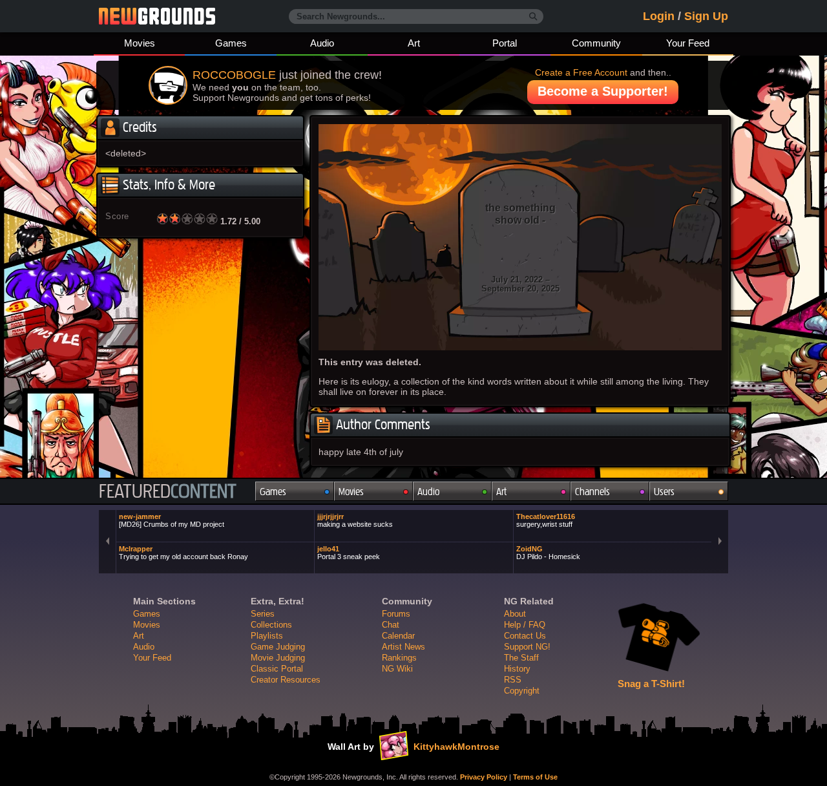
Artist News (403, 647)
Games (231, 42)
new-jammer (171, 520)
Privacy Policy (483, 777)
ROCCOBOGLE (234, 75)
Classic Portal (277, 669)
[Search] (533, 16)
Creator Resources (285, 680)
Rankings (399, 658)
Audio (322, 42)
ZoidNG (548, 552)
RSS (512, 680)
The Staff (521, 658)
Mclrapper (183, 552)
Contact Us (525, 636)
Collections (271, 625)
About (515, 614)
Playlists (267, 636)
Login (659, 16)
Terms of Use (535, 777)
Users (664, 491)
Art (414, 42)
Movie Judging (278, 658)
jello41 (348, 552)
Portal (504, 42)
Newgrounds (157, 16)
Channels (592, 491)
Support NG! (527, 647)
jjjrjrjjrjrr (355, 520)
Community (596, 42)
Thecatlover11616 (545, 520)
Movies (139, 42)
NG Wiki (397, 669)
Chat (390, 625)
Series (263, 614)
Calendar (398, 636)
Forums (396, 614)
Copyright (521, 691)
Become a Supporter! (603, 91)
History (517, 669)
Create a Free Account (581, 72)
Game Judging (278, 647)
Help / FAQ (524, 625)
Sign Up (706, 16)
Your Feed (687, 42)
